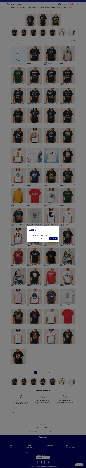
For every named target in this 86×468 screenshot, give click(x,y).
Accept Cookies (53, 238)
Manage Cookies (44, 238)
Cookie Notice (42, 234)
